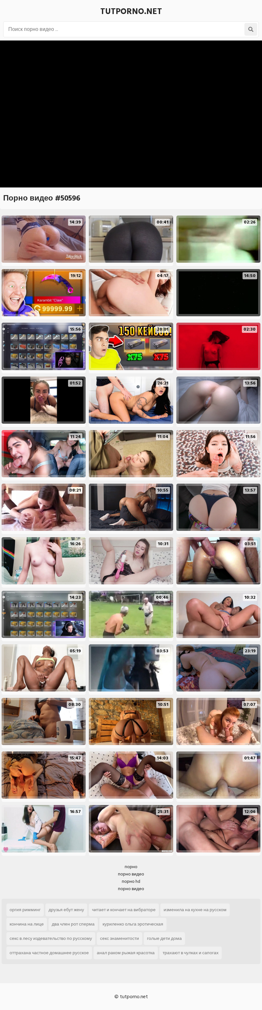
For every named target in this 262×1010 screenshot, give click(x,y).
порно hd (131, 881)
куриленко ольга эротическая (133, 924)
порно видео (131, 874)
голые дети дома (164, 938)
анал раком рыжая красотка (126, 952)
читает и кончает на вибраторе (124, 909)
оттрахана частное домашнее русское (49, 952)
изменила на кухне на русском (195, 909)
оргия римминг (25, 909)
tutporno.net (131, 11)
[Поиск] (250, 29)
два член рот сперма (73, 924)
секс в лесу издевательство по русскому (51, 938)
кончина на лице (27, 924)
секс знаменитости (119, 938)
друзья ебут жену (66, 909)
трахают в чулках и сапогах (191, 952)
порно (131, 866)
